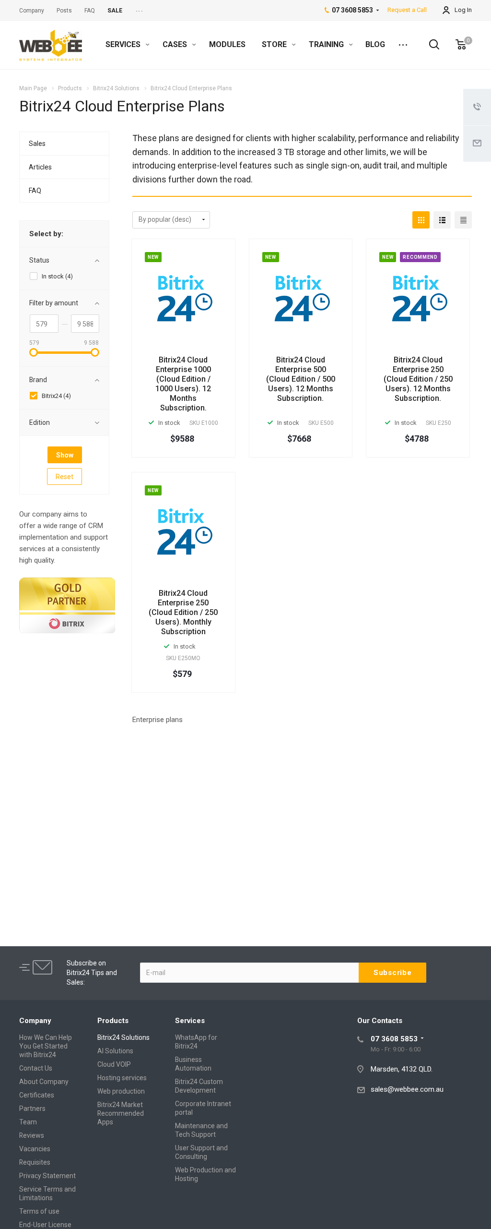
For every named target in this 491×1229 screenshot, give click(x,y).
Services (190, 1020)
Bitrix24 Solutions (123, 1037)
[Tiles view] (421, 220)
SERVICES (123, 44)
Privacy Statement (47, 1176)
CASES (176, 44)
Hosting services (122, 1078)
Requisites (34, 1162)
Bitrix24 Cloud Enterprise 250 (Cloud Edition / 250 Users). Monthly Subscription (183, 612)
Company (35, 1020)
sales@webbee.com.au (407, 1089)
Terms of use (39, 1211)
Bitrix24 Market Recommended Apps (120, 1113)
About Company (44, 1081)
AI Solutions (115, 1051)
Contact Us (35, 1068)
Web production (121, 1091)
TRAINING (327, 44)
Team (28, 1122)
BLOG (375, 44)
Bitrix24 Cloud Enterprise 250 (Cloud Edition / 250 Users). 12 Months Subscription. (418, 379)
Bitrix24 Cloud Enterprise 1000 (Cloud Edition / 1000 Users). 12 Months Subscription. (183, 383)
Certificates (36, 1095)
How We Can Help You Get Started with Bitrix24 (45, 1046)
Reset (64, 477)
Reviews (31, 1135)
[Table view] (442, 220)
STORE (275, 44)
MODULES (227, 44)
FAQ (35, 190)
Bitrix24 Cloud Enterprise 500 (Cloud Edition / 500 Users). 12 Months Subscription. (300, 379)
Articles (40, 167)
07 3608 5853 (394, 1039)
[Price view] (463, 220)
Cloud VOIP (114, 1064)
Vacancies (34, 1149)
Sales (37, 143)
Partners (32, 1108)
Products (113, 1020)
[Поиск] (429, 44)
